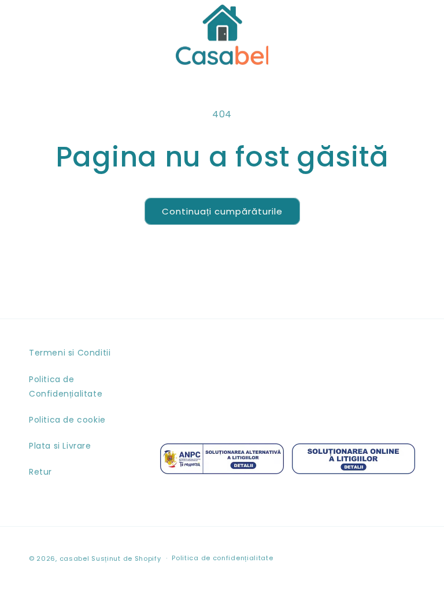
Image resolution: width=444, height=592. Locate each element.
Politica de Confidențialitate (65, 386)
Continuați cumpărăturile (222, 211)
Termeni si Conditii (69, 352)
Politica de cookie (67, 420)
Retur (40, 472)
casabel (75, 558)
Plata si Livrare (60, 446)
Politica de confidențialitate (222, 558)
